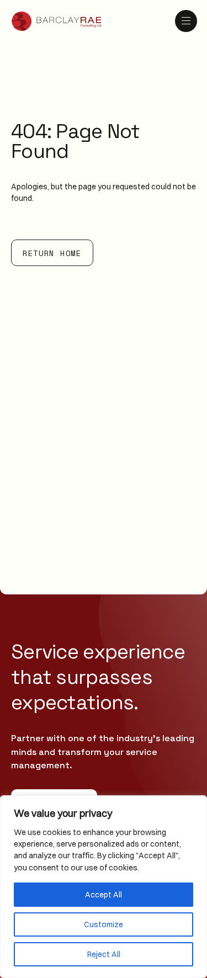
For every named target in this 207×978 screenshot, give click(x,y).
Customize (103, 924)
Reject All (103, 954)
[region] (103, 886)
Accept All (103, 895)
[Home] (57, 21)
